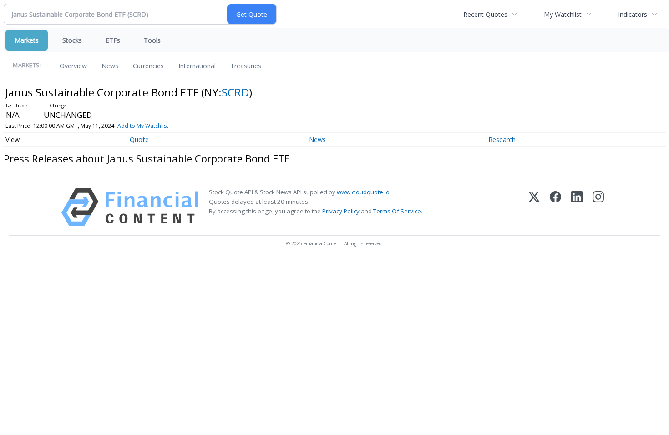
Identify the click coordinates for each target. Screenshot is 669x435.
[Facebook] (555, 207)
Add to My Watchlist (142, 126)
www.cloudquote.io (363, 192)
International (197, 65)
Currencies (148, 65)
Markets (27, 40)
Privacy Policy (341, 211)
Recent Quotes (485, 14)
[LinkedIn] (577, 207)
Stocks (72, 40)
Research (502, 139)
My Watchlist (563, 14)
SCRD (235, 92)
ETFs (113, 40)
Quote (139, 139)
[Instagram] (598, 207)
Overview (73, 65)
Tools (152, 40)
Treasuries (245, 65)
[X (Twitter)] (534, 207)
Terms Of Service (397, 211)
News (109, 65)
